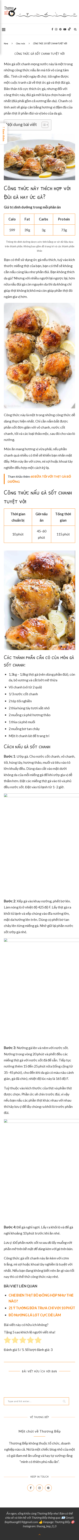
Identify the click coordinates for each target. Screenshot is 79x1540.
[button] (43, 125)
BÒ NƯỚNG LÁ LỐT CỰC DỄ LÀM (35, 1315)
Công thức (20, 43)
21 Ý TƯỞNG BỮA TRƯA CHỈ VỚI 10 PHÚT (42, 1308)
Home (6, 43)
